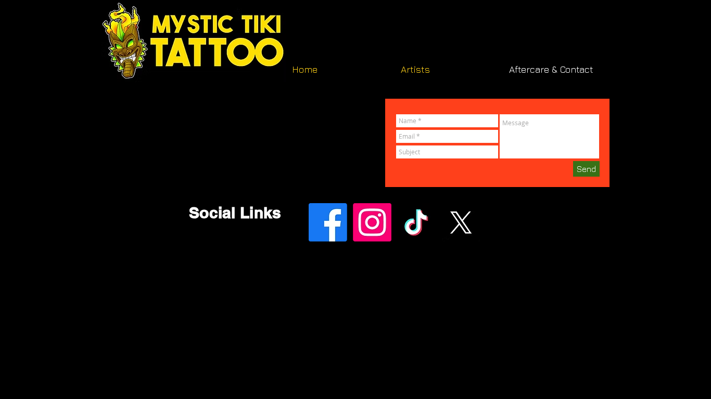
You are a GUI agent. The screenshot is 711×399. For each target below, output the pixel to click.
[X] (460, 222)
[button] (447, 69)
